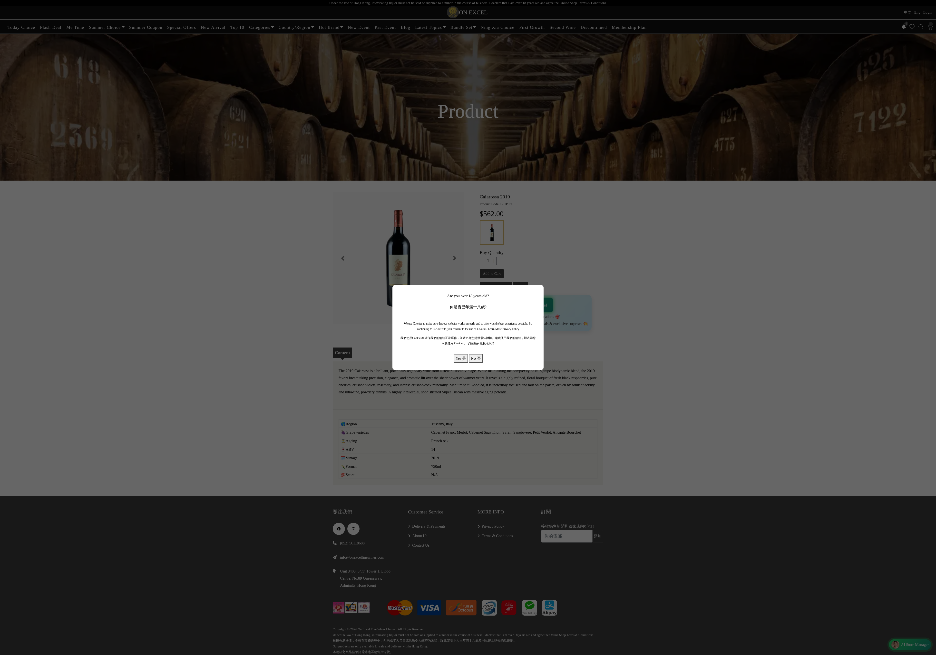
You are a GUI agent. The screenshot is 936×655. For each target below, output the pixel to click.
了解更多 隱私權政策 (480, 343)
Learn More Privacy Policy (503, 329)
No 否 (476, 358)
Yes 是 (461, 358)
